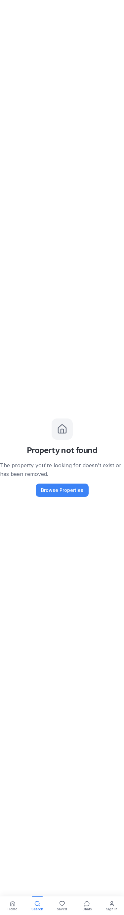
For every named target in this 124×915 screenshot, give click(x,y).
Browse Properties (62, 490)
